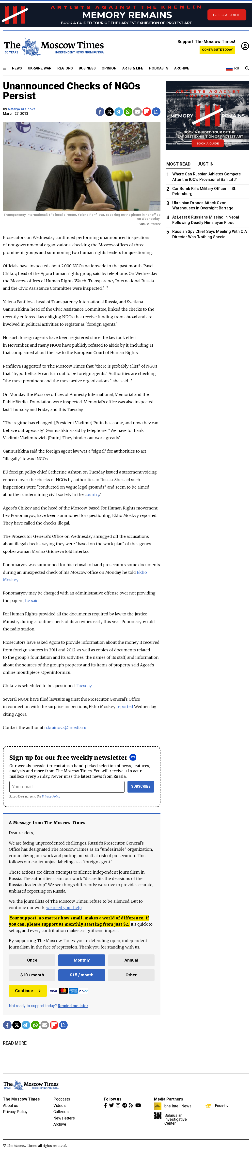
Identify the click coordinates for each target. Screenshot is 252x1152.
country (92, 494)
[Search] (247, 68)
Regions (65, 68)
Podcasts (158, 68)
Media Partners (168, 1099)
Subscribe (141, 786)
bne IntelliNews (177, 1106)
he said (32, 600)
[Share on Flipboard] (146, 111)
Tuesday (83, 685)
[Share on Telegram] (118, 111)
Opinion (109, 68)
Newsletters (64, 1118)
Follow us (112, 1099)
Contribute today (217, 49)
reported (124, 706)
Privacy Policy (51, 796)
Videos (59, 1105)
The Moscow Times (21, 1099)
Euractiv (221, 1105)
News (17, 68)
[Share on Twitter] (109, 111)
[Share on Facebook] (100, 111)
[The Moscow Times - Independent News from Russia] (53, 46)
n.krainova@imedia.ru (65, 727)
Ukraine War (39, 68)
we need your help (63, 907)
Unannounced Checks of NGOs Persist (71, 91)
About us (10, 1105)
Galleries (61, 1111)
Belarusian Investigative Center (175, 1119)
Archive (181, 68)
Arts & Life (132, 68)
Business (87, 68)
